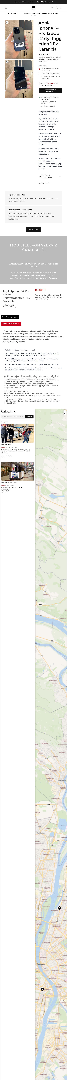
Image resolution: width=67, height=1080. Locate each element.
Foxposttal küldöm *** (12, 323)
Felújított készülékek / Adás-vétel (26, 13)
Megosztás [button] (45, 183)
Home (7, 13)
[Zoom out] (65, 413)
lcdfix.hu (3, 457)
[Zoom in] (65, 411)
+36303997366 (5, 489)
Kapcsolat (33, 229)
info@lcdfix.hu (5, 491)
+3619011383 (5, 454)
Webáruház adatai (47, 106)
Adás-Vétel (13, 13)
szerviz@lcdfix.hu (6, 455)
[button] (6, 8)
